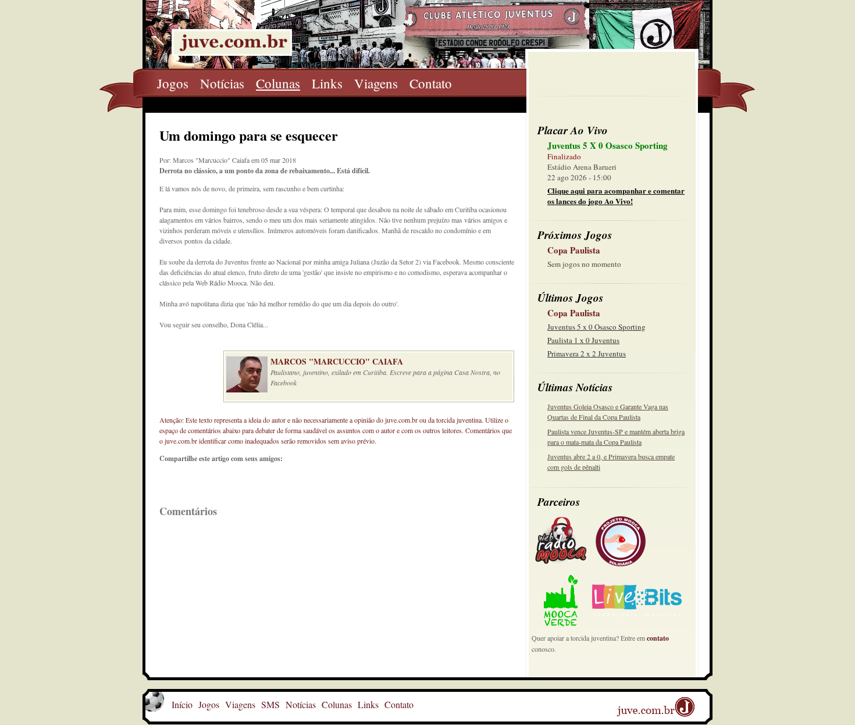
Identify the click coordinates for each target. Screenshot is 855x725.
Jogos (172, 83)
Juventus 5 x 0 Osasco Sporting (596, 327)
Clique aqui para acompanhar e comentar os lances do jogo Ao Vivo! (616, 195)
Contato (430, 83)
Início (182, 704)
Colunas (278, 83)
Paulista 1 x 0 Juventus (583, 340)
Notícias (222, 83)
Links (327, 83)
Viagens (376, 83)
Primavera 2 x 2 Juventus (586, 353)
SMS (270, 704)
